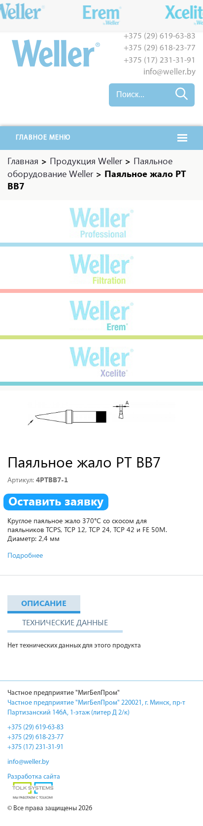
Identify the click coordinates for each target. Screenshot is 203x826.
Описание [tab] (44, 603)
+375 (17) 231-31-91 (160, 60)
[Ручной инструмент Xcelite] (101, 362)
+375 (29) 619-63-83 (160, 36)
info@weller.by (169, 72)
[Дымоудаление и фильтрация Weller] (101, 270)
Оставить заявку (55, 501)
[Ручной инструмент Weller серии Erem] (101, 316)
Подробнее (25, 555)
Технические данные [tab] (65, 622)
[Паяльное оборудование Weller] (101, 223)
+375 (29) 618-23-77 (160, 48)
